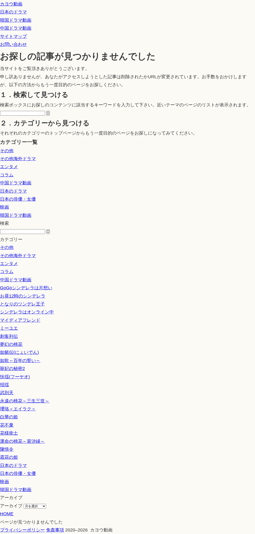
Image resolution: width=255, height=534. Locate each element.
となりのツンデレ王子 (22, 304)
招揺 (4, 384)
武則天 (6, 392)
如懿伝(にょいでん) (19, 352)
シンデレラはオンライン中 (27, 311)
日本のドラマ (13, 11)
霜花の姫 (9, 457)
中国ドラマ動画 (15, 28)
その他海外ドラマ (18, 158)
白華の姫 (9, 416)
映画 (4, 207)
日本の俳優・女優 (18, 199)
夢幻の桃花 (11, 344)
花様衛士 (9, 433)
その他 (6, 150)
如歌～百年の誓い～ (20, 360)
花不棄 (6, 425)
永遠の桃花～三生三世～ (24, 400)
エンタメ (9, 166)
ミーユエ (9, 328)
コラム (6, 174)
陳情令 (6, 449)
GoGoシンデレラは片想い (26, 287)
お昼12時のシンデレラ (22, 296)
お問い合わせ (13, 44)
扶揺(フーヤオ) (15, 376)
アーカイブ (11, 505)
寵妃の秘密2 (12, 368)
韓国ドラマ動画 (15, 20)
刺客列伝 (9, 336)
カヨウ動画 (11, 3)
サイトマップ (13, 36)
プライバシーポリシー (22, 530)
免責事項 (55, 530)
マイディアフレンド (20, 320)
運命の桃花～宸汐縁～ (22, 441)
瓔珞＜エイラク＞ (18, 408)
